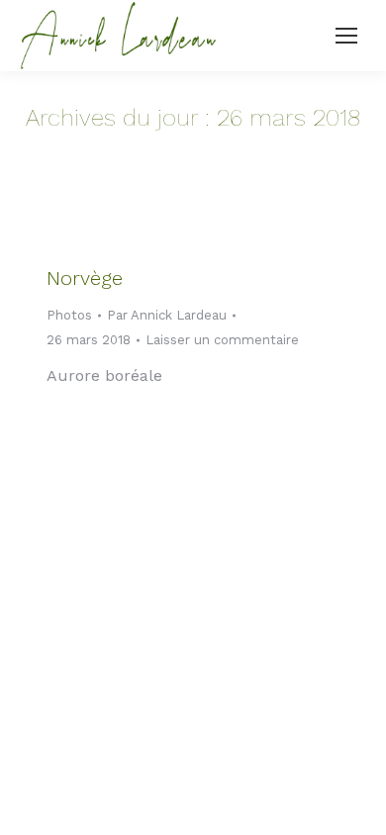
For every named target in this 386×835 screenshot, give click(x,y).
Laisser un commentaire (222, 339)
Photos (69, 315)
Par (167, 315)
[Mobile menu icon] (346, 35)
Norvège (85, 278)
